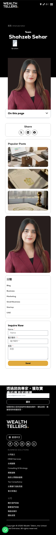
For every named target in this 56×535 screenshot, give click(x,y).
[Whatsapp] (47, 4)
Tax (9, 482)
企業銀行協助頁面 (15, 487)
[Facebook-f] (10, 444)
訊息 (10, 346)
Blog (9, 285)
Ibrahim (15, 49)
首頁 (9, 26)
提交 (28, 402)
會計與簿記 (12, 491)
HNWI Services (14, 459)
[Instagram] (22, 444)
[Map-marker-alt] (41, 4)
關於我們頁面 (13, 503)
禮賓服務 (11, 473)
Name (11, 329)
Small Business (13, 302)
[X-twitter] (16, 444)
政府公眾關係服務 (15, 478)
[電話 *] (44, 4)
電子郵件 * (12, 338)
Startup (10, 307)
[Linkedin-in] (28, 444)
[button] (47, 113)
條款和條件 (12, 511)
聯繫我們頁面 (13, 507)
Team (28, 32)
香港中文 (14, 438)
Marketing (11, 296)
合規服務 (11, 464)
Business (11, 291)
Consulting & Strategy (18, 468)
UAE (9, 312)
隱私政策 (11, 516)
